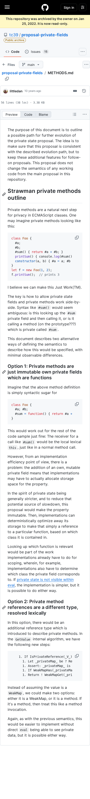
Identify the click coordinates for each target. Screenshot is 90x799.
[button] (77, 237)
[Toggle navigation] (7, 7)
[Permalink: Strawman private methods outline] (4, 194)
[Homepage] (45, 7)
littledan (16, 91)
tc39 (13, 34)
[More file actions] (84, 114)
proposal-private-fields (44, 34)
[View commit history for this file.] (84, 91)
